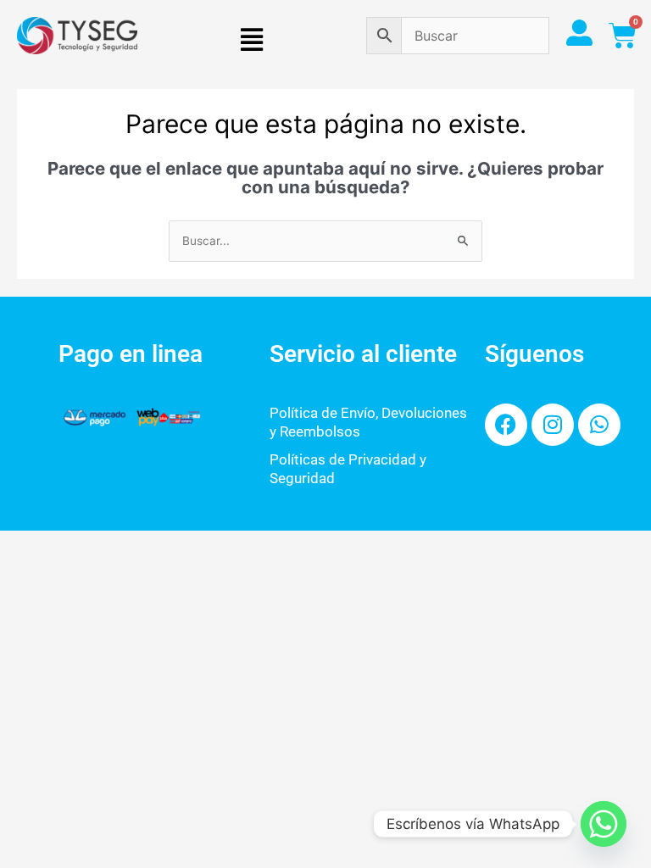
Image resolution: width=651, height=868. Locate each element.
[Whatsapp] (603, 824)
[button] (251, 40)
